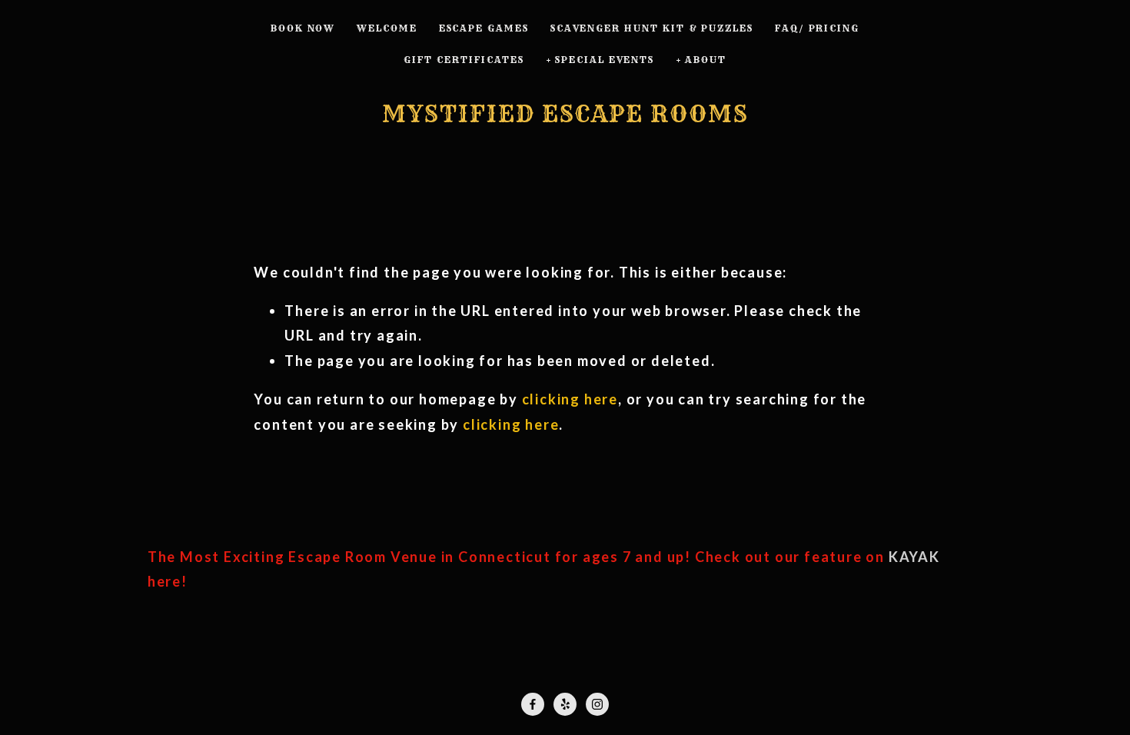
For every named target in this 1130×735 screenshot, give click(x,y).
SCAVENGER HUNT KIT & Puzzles (651, 28)
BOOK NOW (303, 28)
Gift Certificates (464, 59)
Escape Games (484, 28)
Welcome (387, 28)
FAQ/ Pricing (817, 28)
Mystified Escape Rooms (565, 114)
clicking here (570, 399)
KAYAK (914, 556)
